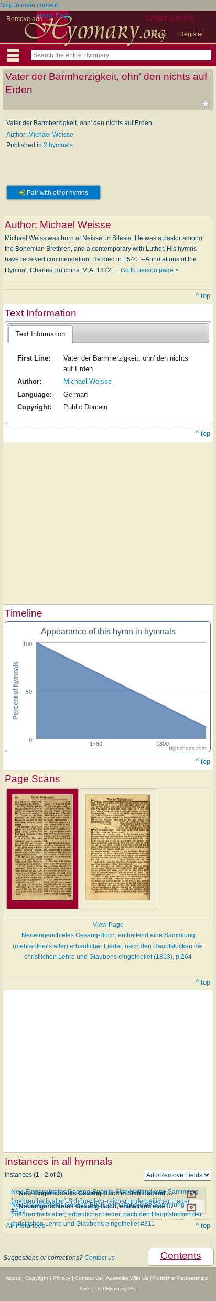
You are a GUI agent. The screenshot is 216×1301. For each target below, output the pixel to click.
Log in (158, 34)
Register (191, 34)
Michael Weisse (87, 381)
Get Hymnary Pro (116, 1289)
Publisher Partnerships (180, 1278)
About (13, 1278)
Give (85, 1289)
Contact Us (88, 1278)
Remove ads (24, 19)
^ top (203, 296)
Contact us (99, 1258)
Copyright (36, 1278)
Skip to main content (29, 5)
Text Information (40, 334)
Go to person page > (150, 270)
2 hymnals (58, 145)
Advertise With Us (127, 1278)
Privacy (61, 1278)
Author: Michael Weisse (39, 134)
